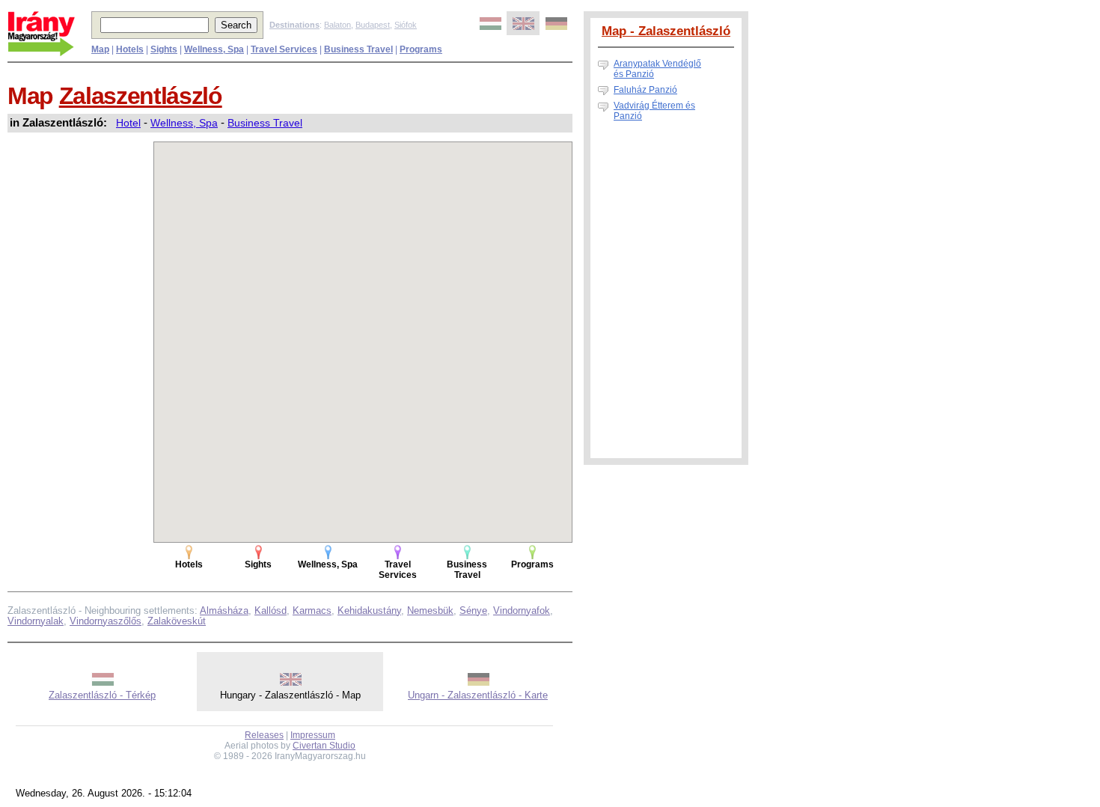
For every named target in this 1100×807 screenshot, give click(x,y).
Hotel (128, 123)
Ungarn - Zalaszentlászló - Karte (478, 695)
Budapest (372, 24)
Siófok (405, 24)
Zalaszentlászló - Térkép (102, 695)
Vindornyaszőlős (105, 621)
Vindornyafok (521, 610)
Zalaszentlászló (140, 95)
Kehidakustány (369, 610)
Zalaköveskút (176, 621)
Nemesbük (430, 610)
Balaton (337, 24)
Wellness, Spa (184, 123)
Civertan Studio (324, 745)
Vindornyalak (35, 621)
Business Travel (264, 123)
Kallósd (270, 610)
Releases (264, 735)
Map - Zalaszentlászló (666, 30)
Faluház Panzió (645, 90)
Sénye (473, 610)
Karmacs (312, 610)
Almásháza (224, 610)
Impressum (312, 735)
